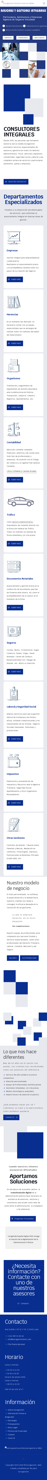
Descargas (12, 1420)
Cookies (11, 1435)
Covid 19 (11, 1438)
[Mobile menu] (44, 3)
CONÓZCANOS (23, 38)
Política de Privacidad (17, 1431)
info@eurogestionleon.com (19, 1339)
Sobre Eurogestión (16, 1410)
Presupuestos (14, 1424)
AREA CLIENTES (39, 38)
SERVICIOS (8, 38)
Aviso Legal (12, 1428)
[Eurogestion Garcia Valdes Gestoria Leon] (18, 3)
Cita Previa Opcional (16, 1344)
